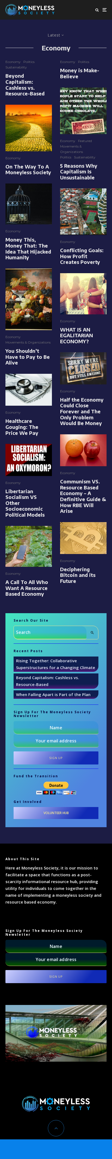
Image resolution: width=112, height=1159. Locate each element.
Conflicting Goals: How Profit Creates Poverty (82, 256)
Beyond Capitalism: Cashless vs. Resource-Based (25, 84)
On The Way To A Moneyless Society (28, 169)
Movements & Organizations (28, 342)
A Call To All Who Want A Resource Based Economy (26, 588)
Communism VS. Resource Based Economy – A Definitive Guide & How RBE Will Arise (83, 496)
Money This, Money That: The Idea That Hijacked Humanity (28, 248)
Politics (29, 62)
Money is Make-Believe (79, 73)
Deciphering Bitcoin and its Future (77, 575)
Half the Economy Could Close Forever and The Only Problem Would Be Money (82, 411)
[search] (92, 632)
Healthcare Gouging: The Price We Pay (21, 427)
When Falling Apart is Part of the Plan (53, 694)
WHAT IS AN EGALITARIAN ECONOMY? (76, 335)
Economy (13, 62)
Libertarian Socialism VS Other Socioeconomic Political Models (25, 503)
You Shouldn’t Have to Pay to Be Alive (27, 357)
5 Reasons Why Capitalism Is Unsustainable (78, 171)
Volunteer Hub (56, 813)
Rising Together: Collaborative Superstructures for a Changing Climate (55, 664)
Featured (85, 141)
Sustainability (16, 67)
